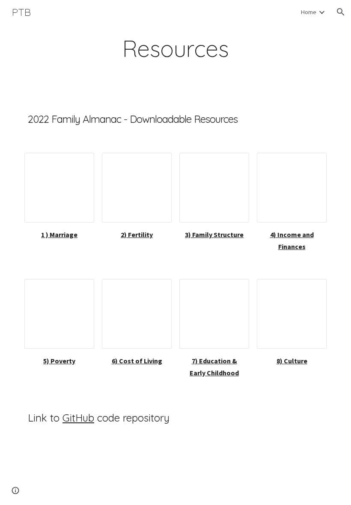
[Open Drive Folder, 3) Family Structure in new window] (233, 164)
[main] (175, 48)
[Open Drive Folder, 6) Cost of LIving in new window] (155, 290)
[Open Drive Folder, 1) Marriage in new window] (78, 164)
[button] (340, 12)
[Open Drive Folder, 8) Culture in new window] (310, 290)
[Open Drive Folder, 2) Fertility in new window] (155, 164)
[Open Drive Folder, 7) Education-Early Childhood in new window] (233, 290)
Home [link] (308, 12)
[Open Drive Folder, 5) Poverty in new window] (78, 290)
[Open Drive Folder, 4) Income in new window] (310, 164)
